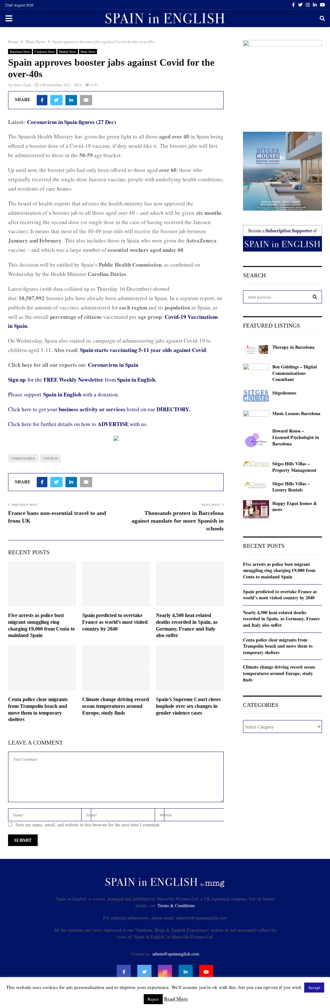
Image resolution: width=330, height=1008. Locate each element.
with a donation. (81, 394)
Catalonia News (44, 51)
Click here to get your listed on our (99, 409)
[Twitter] (144, 972)
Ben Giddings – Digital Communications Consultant (294, 373)
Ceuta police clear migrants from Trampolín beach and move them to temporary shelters (278, 646)
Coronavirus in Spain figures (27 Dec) (71, 122)
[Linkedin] (186, 972)
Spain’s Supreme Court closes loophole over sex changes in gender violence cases (188, 706)
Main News (88, 51)
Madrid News (67, 51)
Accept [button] (314, 987)
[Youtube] (206, 972)
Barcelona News (20, 51)
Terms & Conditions (176, 905)
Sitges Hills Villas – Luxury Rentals (291, 486)
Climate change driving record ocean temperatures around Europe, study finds (115, 706)
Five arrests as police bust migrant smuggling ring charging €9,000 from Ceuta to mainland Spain (279, 570)
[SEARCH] (315, 296)
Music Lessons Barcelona (296, 413)
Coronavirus (23, 458)
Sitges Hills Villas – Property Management (294, 467)
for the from (82, 379)
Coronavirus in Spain (113, 365)
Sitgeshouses (284, 393)
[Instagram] (165, 972)
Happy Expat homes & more (294, 506)
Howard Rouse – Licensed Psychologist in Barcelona (295, 437)
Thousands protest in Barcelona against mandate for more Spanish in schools (177, 521)
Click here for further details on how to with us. (78, 424)
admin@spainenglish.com (175, 954)
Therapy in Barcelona (293, 347)
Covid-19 (50, 458)
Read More (176, 998)
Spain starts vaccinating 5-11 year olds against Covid (143, 350)
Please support (25, 394)
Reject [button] (153, 999)
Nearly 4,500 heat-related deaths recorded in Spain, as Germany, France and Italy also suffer (281, 618)
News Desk (22, 84)
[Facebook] (124, 972)
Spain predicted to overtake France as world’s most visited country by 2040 (115, 622)
